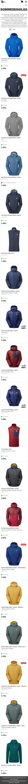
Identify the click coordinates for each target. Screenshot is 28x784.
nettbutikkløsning (17, 781)
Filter (14, 29)
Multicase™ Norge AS (14, 782)
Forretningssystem (6, 781)
